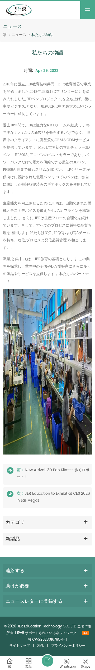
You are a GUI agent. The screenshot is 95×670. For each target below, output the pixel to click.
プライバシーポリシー (68, 646)
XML (40, 646)
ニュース (19, 35)
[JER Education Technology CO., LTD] (19, 10)
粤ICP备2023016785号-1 (47, 640)
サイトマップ (19, 646)
